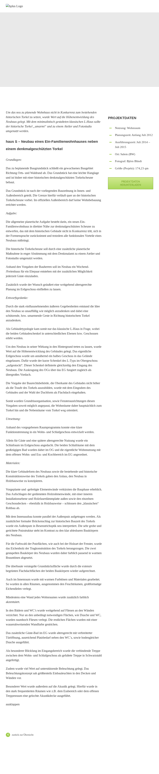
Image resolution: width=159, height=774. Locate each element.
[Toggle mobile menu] (151, 6)
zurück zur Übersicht (23, 734)
